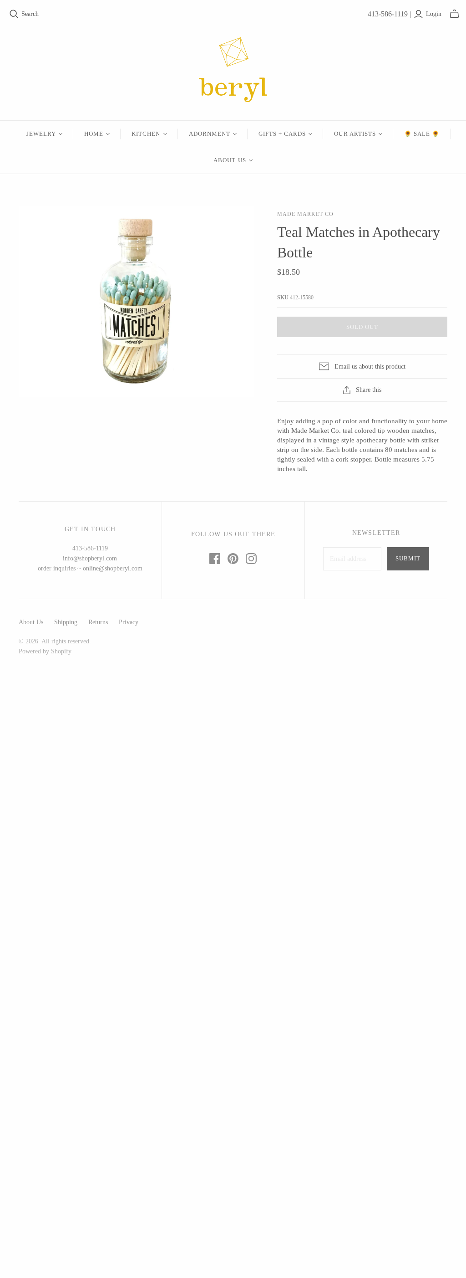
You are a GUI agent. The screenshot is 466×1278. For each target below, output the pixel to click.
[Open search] (14, 14)
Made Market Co (305, 214)
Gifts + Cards (282, 133)
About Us (229, 160)
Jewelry (41, 133)
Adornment (209, 133)
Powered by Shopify (45, 651)
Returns (98, 622)
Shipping (65, 622)
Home (93, 133)
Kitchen (146, 133)
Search (30, 13)
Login (433, 13)
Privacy (128, 622)
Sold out (362, 326)
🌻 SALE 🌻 (422, 133)
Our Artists (354, 133)
